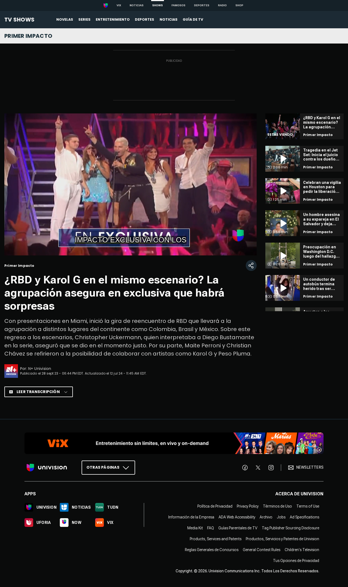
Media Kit (195, 528)
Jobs (281, 517)
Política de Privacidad (214, 506)
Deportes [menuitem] (144, 19)
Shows (157, 5)
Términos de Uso (277, 506)
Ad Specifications (304, 517)
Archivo (266, 517)
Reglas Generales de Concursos (211, 550)
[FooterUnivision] (47, 468)
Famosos (178, 5)
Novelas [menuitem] (64, 19)
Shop (239, 5)
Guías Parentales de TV (237, 528)
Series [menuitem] (84, 19)
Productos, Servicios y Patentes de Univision (282, 539)
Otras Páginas (102, 467)
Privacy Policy (248, 506)
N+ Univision (39, 368)
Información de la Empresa (191, 517)
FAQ (210, 528)
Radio (222, 5)
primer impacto (28, 36)
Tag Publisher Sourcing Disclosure (290, 528)
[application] (130, 184)
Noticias (137, 5)
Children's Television (302, 550)
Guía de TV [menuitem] (193, 19)
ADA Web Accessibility (237, 517)
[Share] (251, 265)
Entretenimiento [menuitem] (113, 19)
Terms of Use (307, 506)
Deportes (201, 5)
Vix (119, 5)
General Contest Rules (261, 550)
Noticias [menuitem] (169, 19)
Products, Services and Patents (215, 539)
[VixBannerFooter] (174, 443)
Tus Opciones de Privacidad (296, 560)
